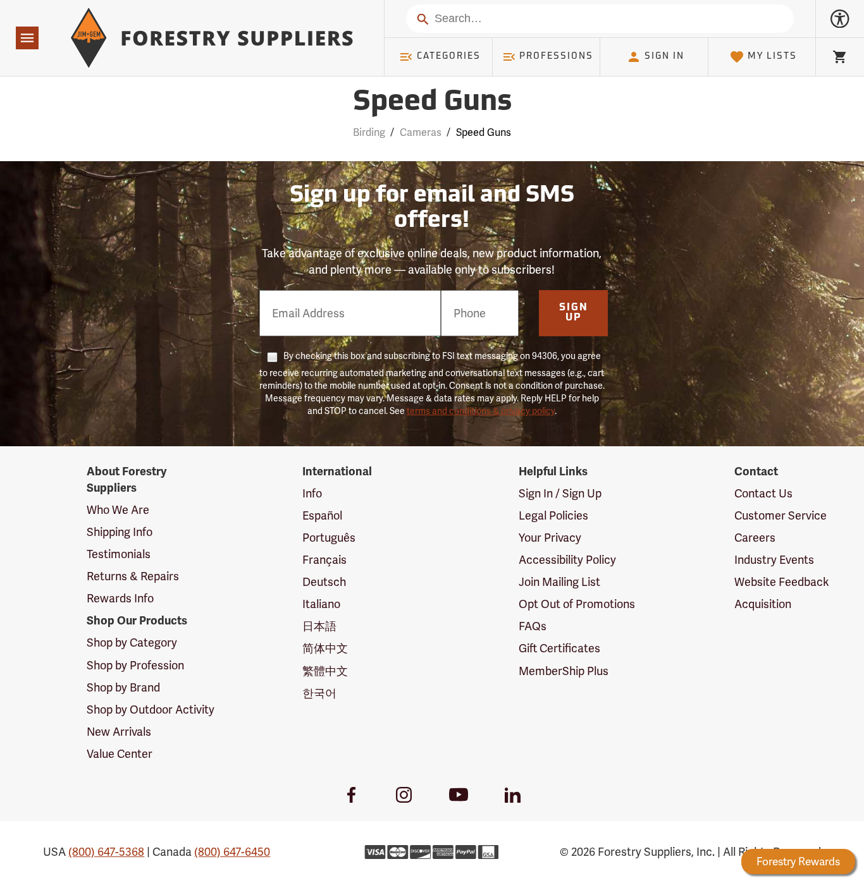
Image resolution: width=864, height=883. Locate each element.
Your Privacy (550, 537)
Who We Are (118, 509)
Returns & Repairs (133, 576)
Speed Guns (432, 102)
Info (312, 493)
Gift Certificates (559, 648)
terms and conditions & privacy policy (481, 411)
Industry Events (774, 559)
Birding (369, 132)
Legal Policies (553, 515)
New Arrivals (119, 731)
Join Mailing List (559, 582)
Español (322, 515)
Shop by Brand (123, 687)
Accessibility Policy (567, 559)
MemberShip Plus (563, 671)
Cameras (420, 132)
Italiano (321, 604)
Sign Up (573, 313)
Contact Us (763, 493)
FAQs (532, 626)
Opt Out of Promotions (577, 604)
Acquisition (762, 604)
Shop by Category (132, 642)
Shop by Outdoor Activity (150, 709)
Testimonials (119, 554)
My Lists (772, 56)
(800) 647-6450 (232, 851)
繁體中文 (325, 671)
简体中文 (325, 648)
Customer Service (780, 515)
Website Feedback (781, 582)
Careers (754, 537)
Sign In (664, 56)
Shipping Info (119, 532)
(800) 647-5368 (106, 851)
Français (324, 559)
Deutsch (324, 582)
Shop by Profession (135, 665)
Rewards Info (120, 598)
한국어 (319, 693)
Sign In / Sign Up (560, 493)
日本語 (319, 626)
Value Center (119, 753)
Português (328, 537)
